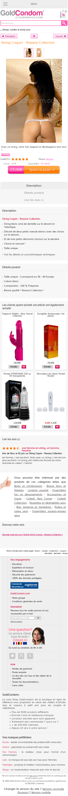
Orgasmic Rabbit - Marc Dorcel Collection (17, 315)
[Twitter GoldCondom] (12, 656)
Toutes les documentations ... (26, 682)
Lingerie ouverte (38, 490)
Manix (5, 747)
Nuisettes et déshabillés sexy (47, 503)
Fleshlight (7, 764)
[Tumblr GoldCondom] (30, 656)
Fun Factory (9, 752)
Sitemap (40, 783)
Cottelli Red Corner (39, 498)
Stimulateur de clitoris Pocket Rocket (51, 375)
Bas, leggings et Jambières (34, 507)
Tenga (5, 769)
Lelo (4, 760)
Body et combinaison (28, 486)
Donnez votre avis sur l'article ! (32, 534)
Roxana (49, 159)
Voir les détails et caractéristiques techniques (29, 254)
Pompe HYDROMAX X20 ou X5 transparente (17, 375)
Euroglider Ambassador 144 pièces (50, 315)
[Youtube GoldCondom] (21, 656)
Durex (5, 742)
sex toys (33, 775)
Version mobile (41, 792)
